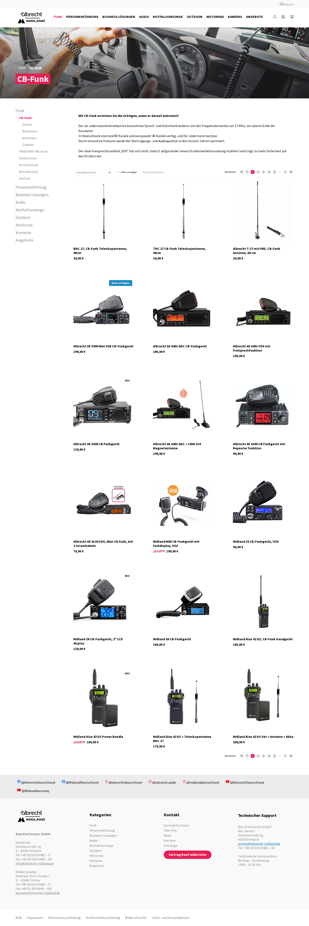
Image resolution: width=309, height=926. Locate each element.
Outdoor (23, 217)
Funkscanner (28, 158)
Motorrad (24, 225)
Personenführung (31, 187)
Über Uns (170, 830)
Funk (21, 68)
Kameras (23, 232)
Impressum (35, 917)
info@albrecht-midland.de (35, 863)
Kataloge (170, 845)
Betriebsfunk (28, 171)
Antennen (29, 138)
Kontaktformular (176, 825)
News (168, 835)
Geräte (27, 124)
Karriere (170, 840)
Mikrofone (29, 131)
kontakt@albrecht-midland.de (38, 893)
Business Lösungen (32, 194)
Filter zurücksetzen (153, 172)
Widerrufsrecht (136, 917)
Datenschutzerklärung (64, 917)
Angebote (24, 240)
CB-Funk (35, 68)
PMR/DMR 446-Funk (33, 151)
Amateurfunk (28, 165)
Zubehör (28, 145)
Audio (20, 202)
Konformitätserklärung (103, 917)
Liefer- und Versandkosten (170, 917)
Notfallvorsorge (30, 209)
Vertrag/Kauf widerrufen (187, 854)
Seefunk (24, 178)
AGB (19, 917)
